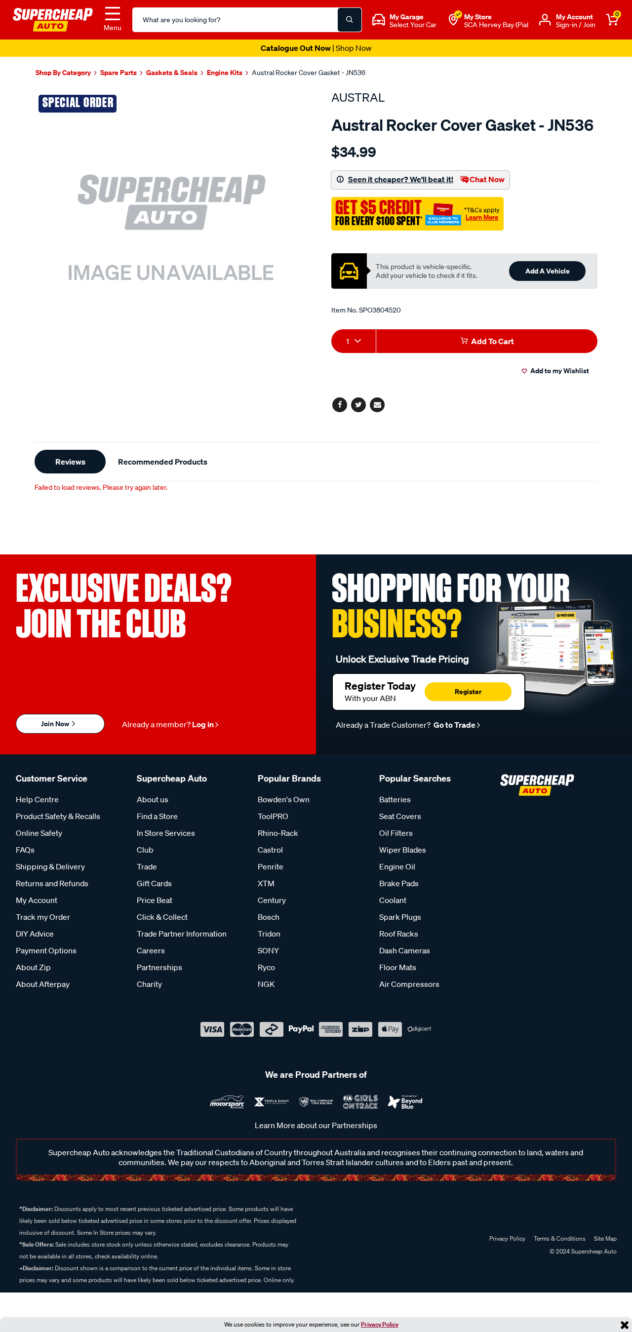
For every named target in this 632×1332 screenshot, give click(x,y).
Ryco (266, 967)
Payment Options (46, 950)
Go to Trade (453, 725)
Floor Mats (397, 967)
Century (272, 900)
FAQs (25, 850)
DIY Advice (35, 934)
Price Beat (154, 900)
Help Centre (37, 799)
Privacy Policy (379, 1324)
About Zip (33, 967)
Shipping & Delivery (50, 866)
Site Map (605, 1238)
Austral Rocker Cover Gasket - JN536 (308, 72)
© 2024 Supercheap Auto (582, 1251)
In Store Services (166, 833)
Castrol (270, 850)
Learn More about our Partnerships (316, 1125)
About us (152, 799)
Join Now (56, 723)
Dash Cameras (404, 950)
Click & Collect (162, 917)
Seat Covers (400, 816)
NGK (266, 984)
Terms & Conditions (560, 1238)
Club (145, 850)
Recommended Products (162, 462)
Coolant (392, 900)
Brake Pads (399, 883)
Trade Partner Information (182, 934)
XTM (266, 883)
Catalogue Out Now (316, 48)
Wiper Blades (402, 850)
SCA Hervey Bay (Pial (496, 24)
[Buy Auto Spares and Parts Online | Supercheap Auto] (53, 19)
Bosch (268, 917)
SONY (268, 950)
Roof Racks (398, 934)
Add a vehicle (547, 270)
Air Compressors (409, 984)
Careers (151, 950)
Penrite (270, 866)
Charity (149, 984)
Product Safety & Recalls (58, 816)
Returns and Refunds (52, 883)
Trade (147, 866)
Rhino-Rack (278, 833)
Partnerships (159, 967)
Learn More (482, 217)
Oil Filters (396, 833)
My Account (36, 900)
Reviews (70, 462)
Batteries (395, 799)
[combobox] (353, 341)
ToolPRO (273, 816)
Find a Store (157, 816)
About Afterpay (43, 984)
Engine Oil (397, 866)
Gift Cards (154, 883)
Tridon (269, 934)
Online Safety (39, 833)
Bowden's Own (284, 799)
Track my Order (43, 917)
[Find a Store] (453, 19)
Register (468, 691)
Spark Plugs (400, 917)
